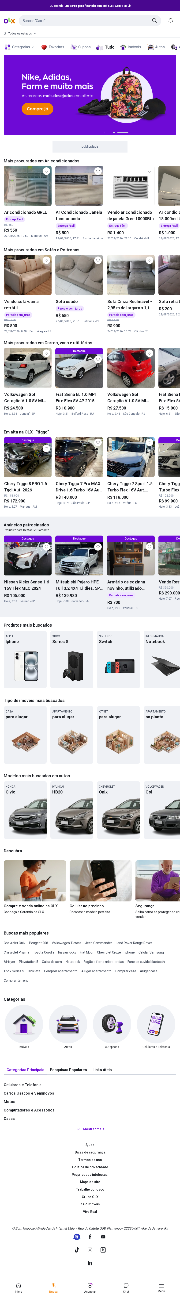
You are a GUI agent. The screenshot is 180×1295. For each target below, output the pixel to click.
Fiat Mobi (86, 952)
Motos (9, 1102)
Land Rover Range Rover (134, 943)
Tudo (109, 47)
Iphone (130, 952)
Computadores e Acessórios (29, 1110)
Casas (9, 1118)
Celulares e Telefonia (22, 1085)
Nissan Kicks (67, 952)
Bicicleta (34, 971)
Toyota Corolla (43, 952)
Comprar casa (125, 971)
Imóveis (134, 47)
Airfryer (9, 962)
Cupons (84, 47)
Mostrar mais (93, 1129)
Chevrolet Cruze (109, 952)
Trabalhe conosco (90, 1189)
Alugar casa (149, 971)
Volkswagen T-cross (66, 943)
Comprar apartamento (61, 971)
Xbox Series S (14, 971)
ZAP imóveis (90, 1204)
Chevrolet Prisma (16, 952)
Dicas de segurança (90, 1152)
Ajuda (90, 1145)
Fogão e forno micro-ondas (104, 962)
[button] (90, 20)
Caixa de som (52, 962)
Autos (160, 47)
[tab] (25, 1070)
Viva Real (90, 1212)
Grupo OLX (90, 1197)
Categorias (21, 47)
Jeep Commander (98, 943)
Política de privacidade (90, 1167)
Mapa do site (90, 1182)
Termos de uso (90, 1160)
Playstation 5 (28, 962)
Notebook (73, 962)
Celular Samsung (151, 952)
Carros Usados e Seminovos (29, 1093)
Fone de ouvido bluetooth (146, 962)
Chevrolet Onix (14, 943)
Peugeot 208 (38, 943)
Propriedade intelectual (90, 1174)
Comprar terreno (16, 980)
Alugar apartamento (96, 971)
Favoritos (56, 47)
